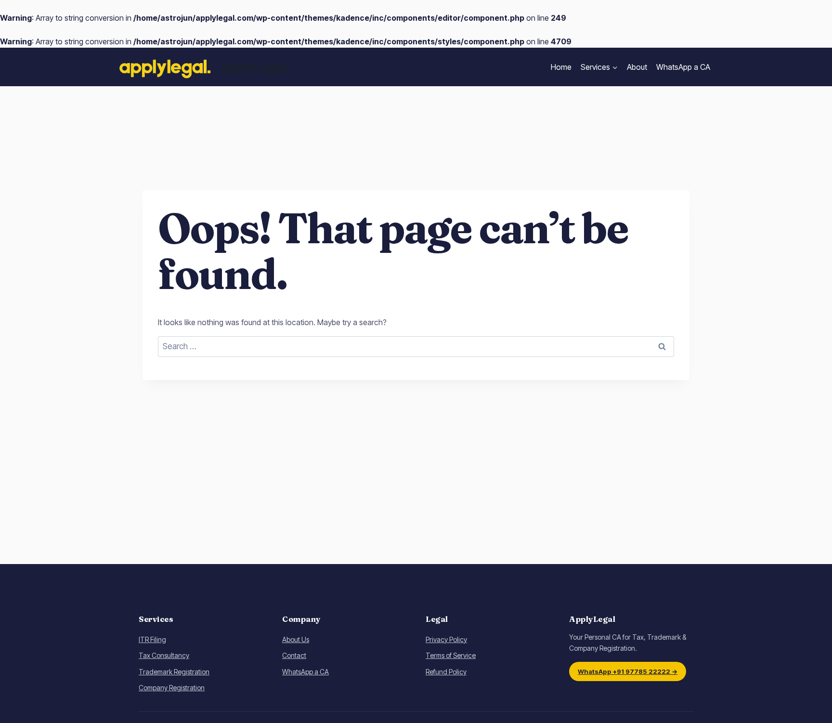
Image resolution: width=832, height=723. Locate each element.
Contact (294, 655)
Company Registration (172, 688)
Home (561, 67)
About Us (295, 639)
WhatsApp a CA (683, 67)
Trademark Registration (174, 672)
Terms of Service (451, 655)
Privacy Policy (446, 639)
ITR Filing (152, 639)
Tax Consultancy (164, 655)
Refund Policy (446, 672)
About (637, 67)
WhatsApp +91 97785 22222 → (627, 671)
